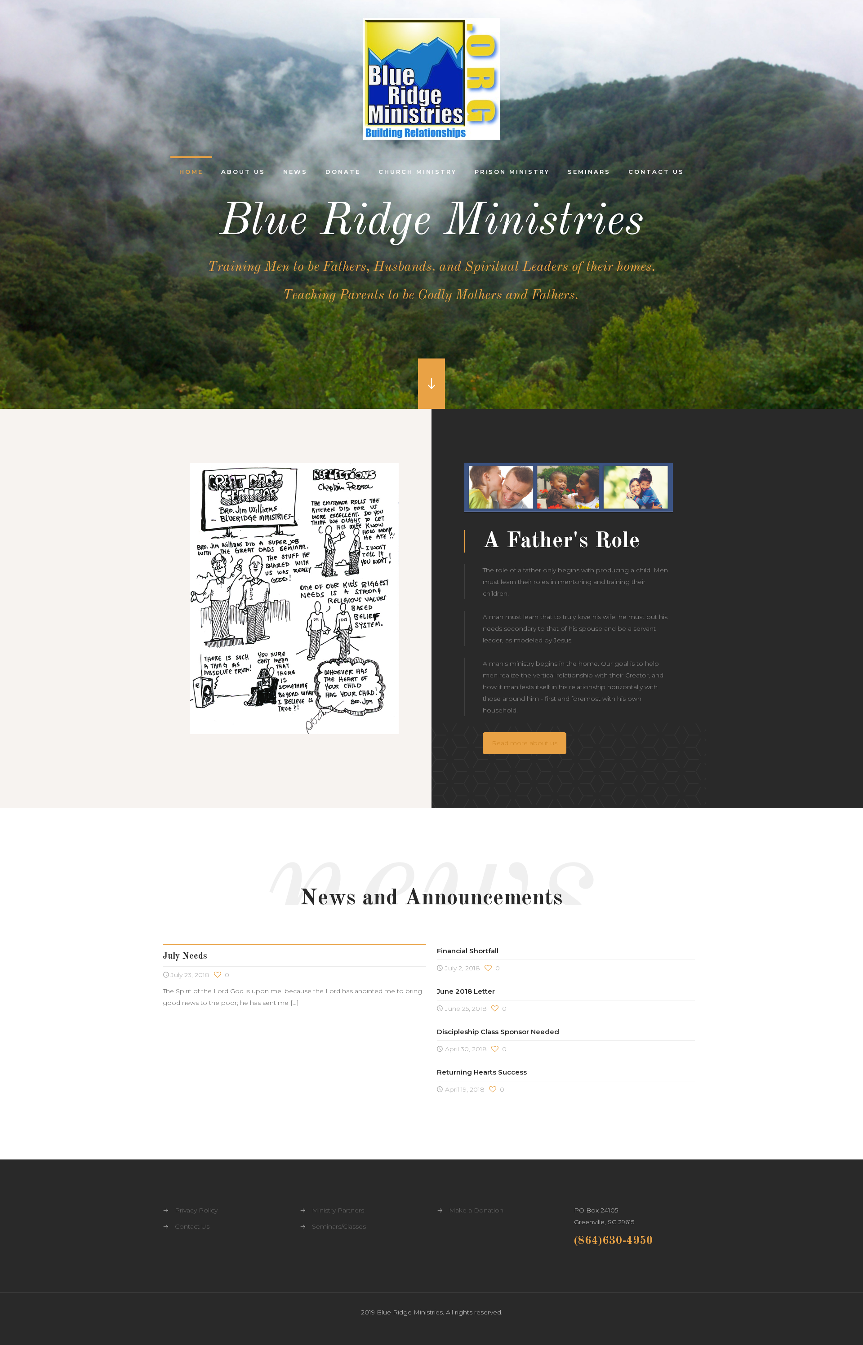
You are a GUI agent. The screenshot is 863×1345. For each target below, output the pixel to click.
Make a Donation (476, 1210)
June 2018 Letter (466, 991)
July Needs (185, 956)
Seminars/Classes (339, 1226)
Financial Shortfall (467, 951)
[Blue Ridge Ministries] (431, 79)
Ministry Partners (338, 1210)
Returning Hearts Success (482, 1072)
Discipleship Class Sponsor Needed (498, 1031)
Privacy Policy (196, 1210)
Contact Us (192, 1226)
